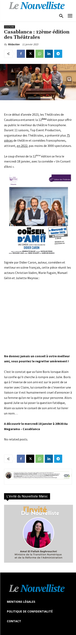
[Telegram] (58, 54)
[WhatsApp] (39, 54)
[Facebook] (21, 54)
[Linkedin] (49, 54)
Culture (9, 27)
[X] (30, 54)
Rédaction (13, 44)
